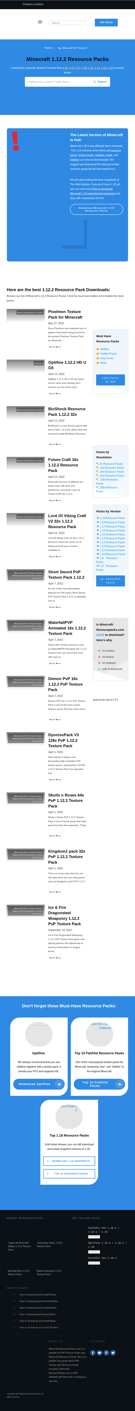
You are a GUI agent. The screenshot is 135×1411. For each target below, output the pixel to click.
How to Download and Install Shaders (39, 1327)
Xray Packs (106, 358)
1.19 (65, 68)
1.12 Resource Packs (112, 546)
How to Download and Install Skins (37, 1314)
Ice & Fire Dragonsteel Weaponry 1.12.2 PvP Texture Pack (47, 933)
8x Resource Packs (110, 463)
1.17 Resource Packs (112, 526)
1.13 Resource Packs (112, 542)
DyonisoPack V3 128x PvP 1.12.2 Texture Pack (47, 757)
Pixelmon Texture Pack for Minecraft (47, 329)
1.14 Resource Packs (112, 538)
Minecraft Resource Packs (30, 313)
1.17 (78, 68)
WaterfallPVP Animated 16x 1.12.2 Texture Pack (47, 643)
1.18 (71, 68)
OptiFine (39, 363)
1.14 (97, 68)
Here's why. (104, 640)
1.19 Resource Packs (112, 518)
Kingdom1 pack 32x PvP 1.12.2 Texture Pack (47, 872)
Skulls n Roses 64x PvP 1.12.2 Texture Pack (47, 815)
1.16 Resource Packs (112, 530)
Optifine (74, 159)
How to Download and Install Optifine (39, 1301)
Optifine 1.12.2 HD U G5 (47, 378)
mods (109, 155)
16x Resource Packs (112, 467)
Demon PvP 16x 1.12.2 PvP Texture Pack (47, 699)
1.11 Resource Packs (112, 550)
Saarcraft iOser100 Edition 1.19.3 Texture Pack (19, 1246)
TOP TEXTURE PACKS (86, 1218)
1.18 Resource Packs (112, 522)
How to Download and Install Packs (38, 1294)
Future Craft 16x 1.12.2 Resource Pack (47, 480)
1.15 (90, 68)
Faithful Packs (108, 353)
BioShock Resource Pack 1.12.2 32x (47, 426)
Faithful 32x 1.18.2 (102, 1258)
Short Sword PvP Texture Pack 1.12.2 (47, 589)
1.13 (103, 68)
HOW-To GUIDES (17, 1288)
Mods (103, 362)
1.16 (84, 68)
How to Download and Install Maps (38, 1321)
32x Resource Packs (111, 471)
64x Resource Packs (111, 475)
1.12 (110, 68)
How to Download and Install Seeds (38, 1307)
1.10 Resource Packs (112, 554)
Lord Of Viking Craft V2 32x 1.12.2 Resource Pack (47, 536)
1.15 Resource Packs (112, 534)
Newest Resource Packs (25, 1218)
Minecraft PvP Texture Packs (28, 573)
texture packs (86, 155)
